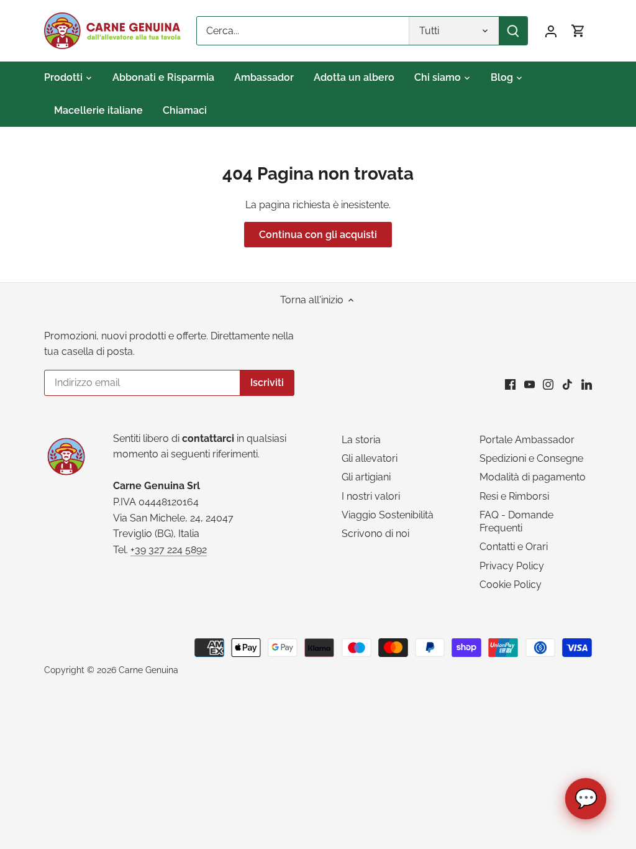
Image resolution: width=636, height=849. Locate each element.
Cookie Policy (510, 584)
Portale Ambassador (527, 440)
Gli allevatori (370, 458)
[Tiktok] (567, 383)
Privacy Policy (511, 566)
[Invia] (513, 31)
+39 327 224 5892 (168, 550)
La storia (361, 440)
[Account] (551, 31)
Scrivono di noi (375, 533)
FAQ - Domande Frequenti (516, 521)
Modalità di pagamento (532, 477)
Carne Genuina (148, 669)
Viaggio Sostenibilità (388, 515)
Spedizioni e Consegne (531, 458)
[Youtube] (529, 383)
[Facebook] (510, 383)
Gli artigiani (366, 477)
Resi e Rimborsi (514, 496)
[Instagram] (548, 383)
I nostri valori (371, 496)
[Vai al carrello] (578, 31)
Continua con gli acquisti (318, 235)
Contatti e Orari (513, 547)
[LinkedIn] (586, 383)
